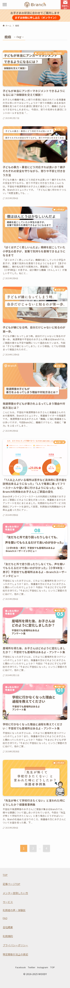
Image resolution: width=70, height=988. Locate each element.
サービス (8, 902)
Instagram (42, 967)
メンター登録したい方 (15, 893)
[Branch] (35, 4)
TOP (5, 875)
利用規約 (8, 936)
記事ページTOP (11, 884)
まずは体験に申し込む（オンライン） (36, 17)
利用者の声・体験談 (14, 910)
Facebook (20, 967)
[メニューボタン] (4, 4)
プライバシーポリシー (15, 945)
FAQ (5, 918)
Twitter (31, 967)
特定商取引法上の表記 (15, 954)
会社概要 (8, 927)
